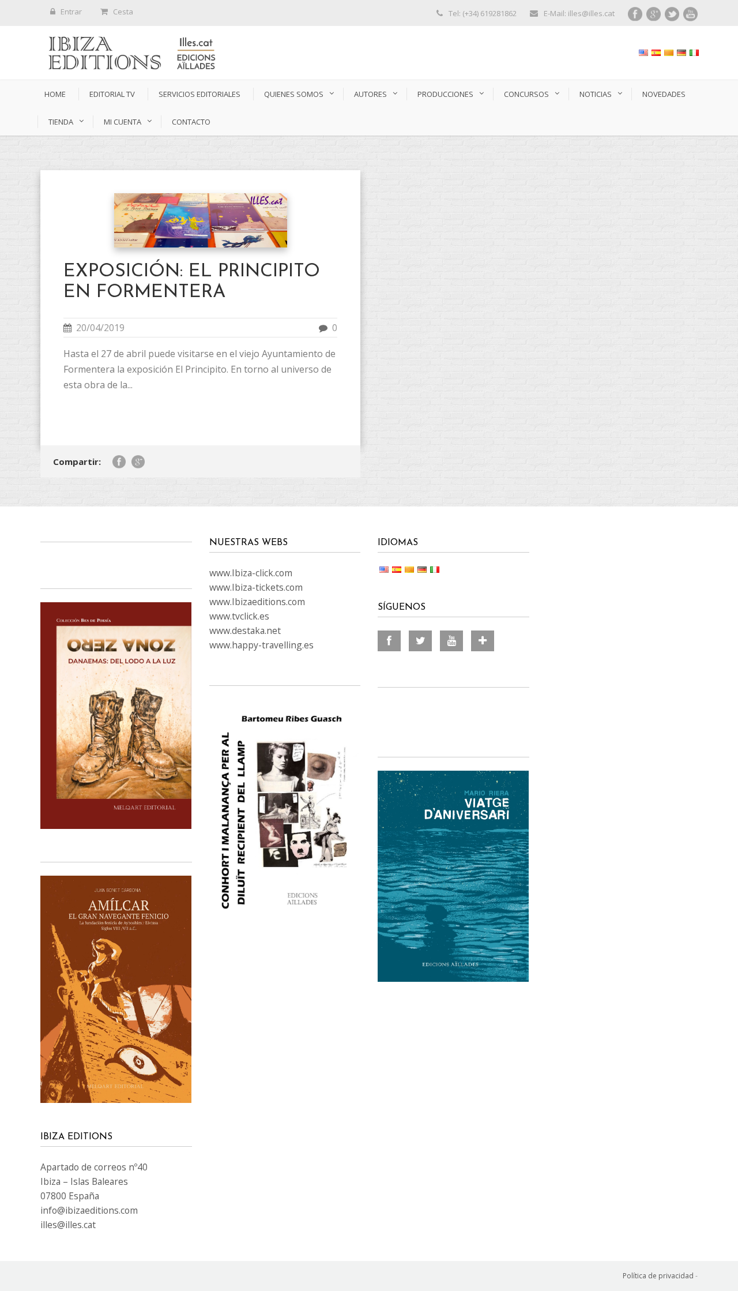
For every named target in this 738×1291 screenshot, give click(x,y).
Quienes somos (293, 94)
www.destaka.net (245, 630)
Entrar (71, 11)
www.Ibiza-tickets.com (256, 587)
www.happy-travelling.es (261, 645)
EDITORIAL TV (112, 94)
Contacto (191, 122)
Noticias (595, 94)
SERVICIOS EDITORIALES (199, 94)
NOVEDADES (664, 94)
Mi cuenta (122, 122)
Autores (370, 94)
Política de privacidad (658, 1276)
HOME (55, 94)
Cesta (123, 11)
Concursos (526, 94)
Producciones (445, 94)
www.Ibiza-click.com (250, 572)
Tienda (60, 122)
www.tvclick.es (239, 616)
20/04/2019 (100, 327)
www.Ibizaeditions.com (257, 601)
